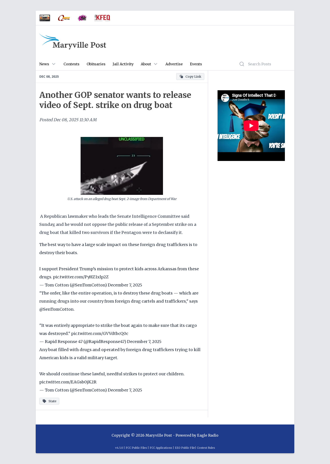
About (146, 64)
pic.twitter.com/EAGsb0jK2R (68, 382)
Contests (71, 64)
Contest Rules (206, 447)
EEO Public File (185, 447)
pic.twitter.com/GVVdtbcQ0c (99, 333)
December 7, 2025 (125, 285)
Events (196, 64)
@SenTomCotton (56, 309)
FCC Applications (161, 447)
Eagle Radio (207, 435)
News (44, 64)
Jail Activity (123, 64)
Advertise (174, 64)
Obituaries (96, 64)
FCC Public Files (136, 447)
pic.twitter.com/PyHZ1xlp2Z (81, 276)
